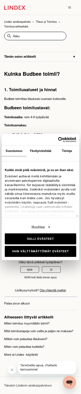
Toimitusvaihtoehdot (16, 26)
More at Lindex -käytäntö (21, 354)
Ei (51, 269)
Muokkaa (38, 226)
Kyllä (29, 269)
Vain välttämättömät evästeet (40, 251)
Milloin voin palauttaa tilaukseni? (25, 339)
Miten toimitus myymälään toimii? (26, 323)
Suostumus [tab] (14, 151)
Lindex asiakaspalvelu (17, 22)
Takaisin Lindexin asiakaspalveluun (28, 385)
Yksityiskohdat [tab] (40, 151)
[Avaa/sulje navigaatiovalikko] (69, 7)
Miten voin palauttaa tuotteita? (24, 346)
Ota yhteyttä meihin (53, 290)
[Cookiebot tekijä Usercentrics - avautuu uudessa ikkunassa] (58, 139)
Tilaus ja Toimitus (46, 22)
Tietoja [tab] (67, 151)
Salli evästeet (40, 239)
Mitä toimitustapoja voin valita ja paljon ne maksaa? (38, 331)
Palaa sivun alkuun (17, 303)
